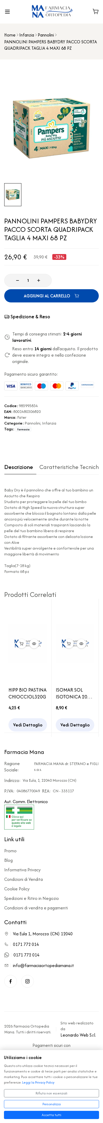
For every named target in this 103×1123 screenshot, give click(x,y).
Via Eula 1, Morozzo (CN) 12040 (43, 934)
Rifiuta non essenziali (51, 1093)
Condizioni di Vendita (23, 879)
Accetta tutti (51, 1114)
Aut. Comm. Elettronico (26, 801)
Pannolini (46, 35)
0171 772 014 (26, 944)
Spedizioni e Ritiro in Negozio (31, 898)
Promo (10, 851)
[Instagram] (27, 981)
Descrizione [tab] (18, 467)
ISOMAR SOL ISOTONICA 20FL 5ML (74, 693)
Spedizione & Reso (30, 316)
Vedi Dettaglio (28, 725)
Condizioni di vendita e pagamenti (36, 908)
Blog (8, 860)
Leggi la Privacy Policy (38, 1082)
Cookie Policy (17, 889)
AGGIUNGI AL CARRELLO (47, 296)
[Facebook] (10, 981)
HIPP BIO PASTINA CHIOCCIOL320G (27, 693)
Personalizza (52, 1104)
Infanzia (26, 35)
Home (10, 35)
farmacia (23, 429)
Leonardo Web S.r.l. (78, 1035)
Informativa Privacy (22, 870)
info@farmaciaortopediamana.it (43, 965)
